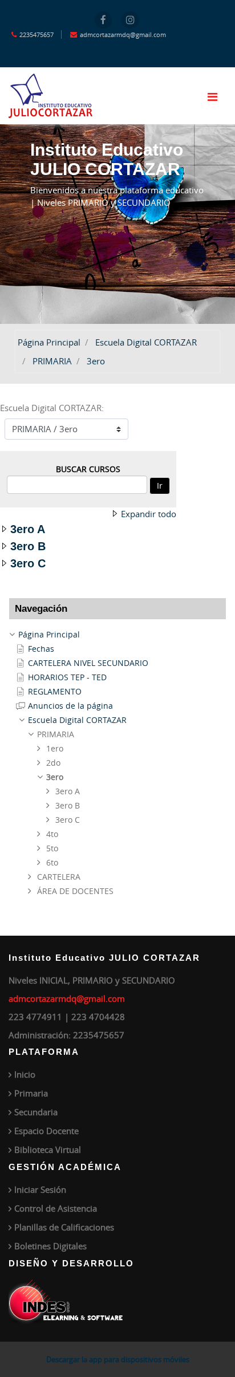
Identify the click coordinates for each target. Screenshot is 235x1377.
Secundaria (36, 1112)
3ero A (27, 529)
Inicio (24, 1074)
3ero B (28, 546)
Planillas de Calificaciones (64, 1227)
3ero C (28, 563)
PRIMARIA (52, 361)
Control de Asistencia (55, 1208)
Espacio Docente (46, 1130)
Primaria (31, 1093)
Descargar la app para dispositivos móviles (117, 1359)
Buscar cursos (88, 469)
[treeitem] (117, 634)
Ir (160, 485)
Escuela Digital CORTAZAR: (52, 407)
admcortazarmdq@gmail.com (67, 998)
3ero (96, 361)
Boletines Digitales (50, 1246)
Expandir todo (148, 513)
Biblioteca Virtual (47, 1149)
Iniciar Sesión (40, 1189)
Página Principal (49, 342)
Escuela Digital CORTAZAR (146, 342)
